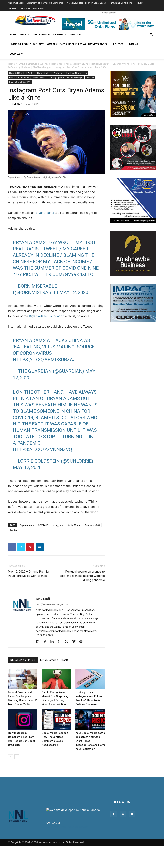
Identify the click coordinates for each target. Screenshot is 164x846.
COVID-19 (43, 525)
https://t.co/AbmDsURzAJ (44, 359)
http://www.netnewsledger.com (52, 604)
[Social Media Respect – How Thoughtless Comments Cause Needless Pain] (56, 719)
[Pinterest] (30, 547)
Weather (58, 34)
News (23, 34)
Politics (118, 44)
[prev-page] (10, 756)
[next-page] (16, 756)
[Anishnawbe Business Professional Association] (133, 253)
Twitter (13, 529)
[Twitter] (21, 547)
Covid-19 (90, 77)
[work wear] (133, 147)
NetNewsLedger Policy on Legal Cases (86, 2)
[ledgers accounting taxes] (133, 200)
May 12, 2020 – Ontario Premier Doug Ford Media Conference (28, 574)
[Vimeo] (75, 641)
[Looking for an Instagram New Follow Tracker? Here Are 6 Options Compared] (90, 679)
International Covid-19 (20, 81)
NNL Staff (17, 103)
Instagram (57, 525)
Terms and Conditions (120, 2)
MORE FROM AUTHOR (54, 660)
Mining (133, 44)
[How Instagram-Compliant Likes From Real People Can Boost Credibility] (22, 719)
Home (13, 34)
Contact (12, 8)
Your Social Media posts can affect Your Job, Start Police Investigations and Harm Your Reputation (90, 740)
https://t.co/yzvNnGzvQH (44, 449)
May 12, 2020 (73, 292)
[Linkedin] (40, 547)
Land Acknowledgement (32, 8)
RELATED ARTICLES (22, 660)
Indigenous (40, 34)
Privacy (139, 2)
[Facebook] (12, 547)
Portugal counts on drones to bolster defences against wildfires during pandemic (82, 576)
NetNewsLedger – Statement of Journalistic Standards (35, 2)
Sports (74, 34)
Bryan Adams (44, 213)
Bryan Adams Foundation (46, 316)
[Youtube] (82, 641)
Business (15, 53)
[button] (151, 35)
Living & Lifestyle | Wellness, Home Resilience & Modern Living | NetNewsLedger (58, 44)
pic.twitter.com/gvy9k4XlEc (58, 274)
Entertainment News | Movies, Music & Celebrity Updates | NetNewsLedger (46, 77)
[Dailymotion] (39, 641)
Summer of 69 (92, 525)
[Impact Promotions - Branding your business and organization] (133, 303)
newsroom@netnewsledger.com (67, 827)
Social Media (73, 525)
